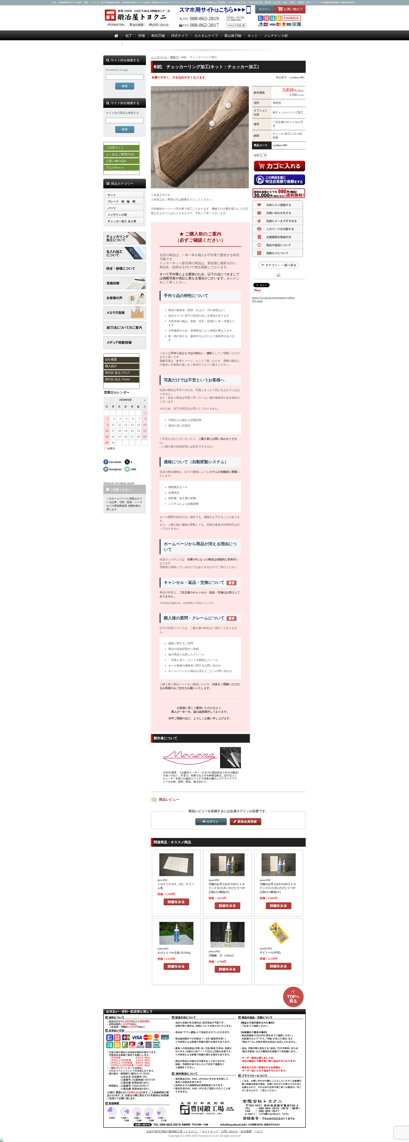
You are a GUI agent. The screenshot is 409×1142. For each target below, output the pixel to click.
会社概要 (138, 24)
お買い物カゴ (293, 9)
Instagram (115, 469)
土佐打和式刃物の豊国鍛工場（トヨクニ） (172, 1131)
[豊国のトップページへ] (116, 36)
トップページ (159, 57)
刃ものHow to (115, 167)
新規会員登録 (247, 821)
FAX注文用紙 (234, 25)
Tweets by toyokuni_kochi (118, 482)
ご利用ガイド (115, 147)
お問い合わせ (160, 24)
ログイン (264, 9)
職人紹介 (111, 366)
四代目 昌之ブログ (117, 372)
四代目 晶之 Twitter (117, 379)
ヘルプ (258, 1131)
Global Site (117, 24)
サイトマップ (210, 1131)
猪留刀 (174, 57)
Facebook (115, 462)
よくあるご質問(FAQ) (120, 154)
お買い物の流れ (116, 161)
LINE (133, 469)
